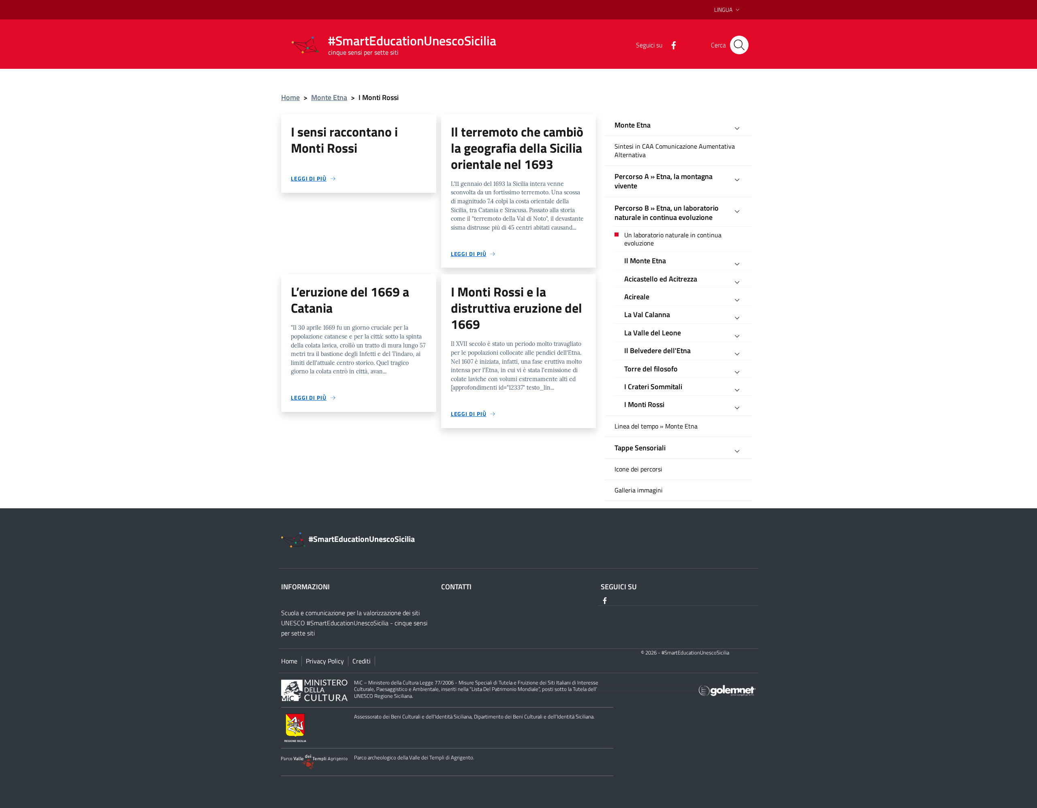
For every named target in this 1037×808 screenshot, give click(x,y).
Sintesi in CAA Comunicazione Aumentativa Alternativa (675, 150)
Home (290, 97)
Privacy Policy (325, 661)
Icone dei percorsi (638, 469)
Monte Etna (329, 97)
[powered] (727, 689)
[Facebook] (670, 44)
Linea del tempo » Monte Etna (656, 426)
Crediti (361, 661)
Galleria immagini (639, 490)
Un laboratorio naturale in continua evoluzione (672, 239)
